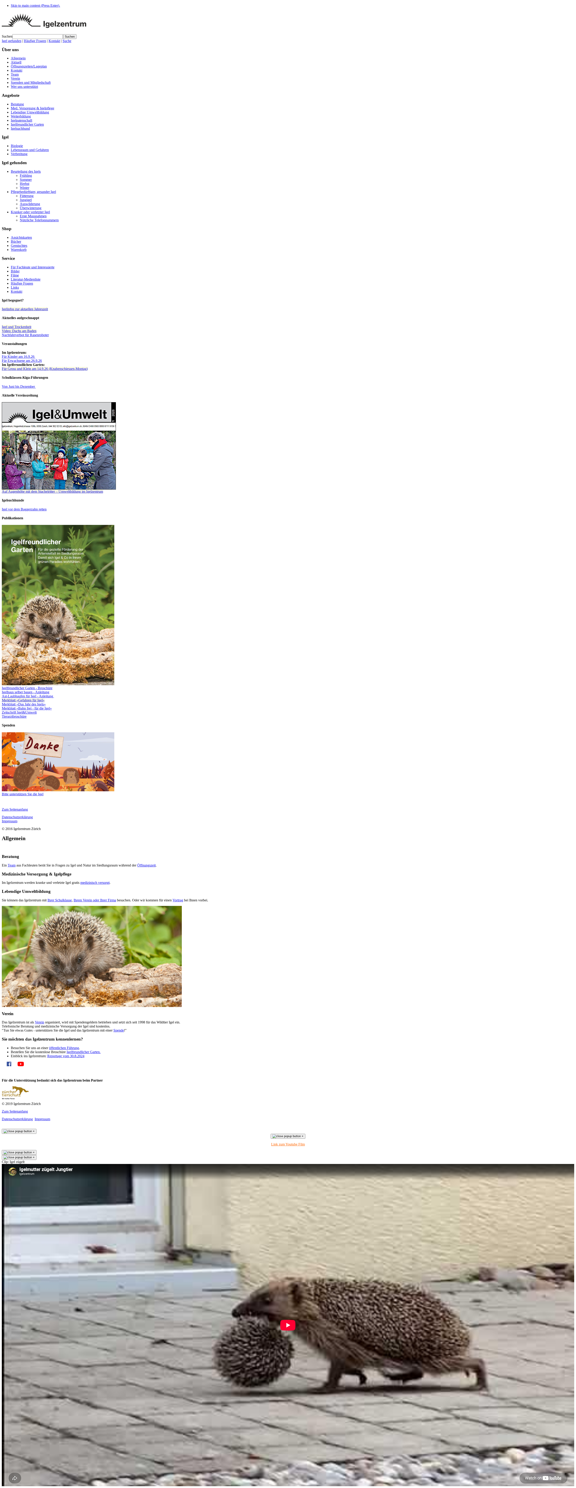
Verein (39, 1022)
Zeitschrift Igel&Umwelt (19, 712)
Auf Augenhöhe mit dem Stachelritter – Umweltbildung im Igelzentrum (52, 491)
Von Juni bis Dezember (19, 386)
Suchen (7, 36)
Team (12, 865)
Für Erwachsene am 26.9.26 (22, 361)
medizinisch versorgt (95, 883)
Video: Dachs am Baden (19, 331)
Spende (118, 1030)
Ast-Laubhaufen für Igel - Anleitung (28, 696)
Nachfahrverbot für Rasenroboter (25, 335)
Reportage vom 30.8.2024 (65, 1056)
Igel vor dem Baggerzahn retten (24, 509)
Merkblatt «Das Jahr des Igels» (24, 704)
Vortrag (178, 900)
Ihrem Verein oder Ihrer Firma (95, 900)
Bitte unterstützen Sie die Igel (22, 794)
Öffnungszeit (146, 865)
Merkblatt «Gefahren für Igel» (23, 700)
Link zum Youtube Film (288, 1144)
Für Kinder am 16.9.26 (18, 356)
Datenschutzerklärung (17, 817)
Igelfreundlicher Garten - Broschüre (27, 688)
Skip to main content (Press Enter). (35, 5)
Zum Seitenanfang (15, 809)
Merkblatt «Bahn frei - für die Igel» (27, 708)
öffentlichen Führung (64, 1048)
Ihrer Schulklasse (59, 900)
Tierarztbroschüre (14, 716)
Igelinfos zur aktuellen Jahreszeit (25, 309)
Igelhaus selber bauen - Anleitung (25, 692)
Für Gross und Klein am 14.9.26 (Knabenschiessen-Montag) (45, 369)
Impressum (9, 821)
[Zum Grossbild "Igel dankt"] (58, 790)
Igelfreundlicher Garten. (84, 1052)
